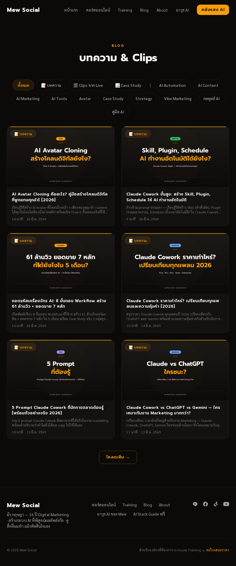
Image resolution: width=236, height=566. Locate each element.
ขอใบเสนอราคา (217, 550)
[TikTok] (216, 504)
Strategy (144, 98)
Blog (144, 9)
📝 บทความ (51, 85)
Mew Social (23, 10)
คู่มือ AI (118, 111)
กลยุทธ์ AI (211, 98)
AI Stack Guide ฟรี (149, 513)
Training (125, 9)
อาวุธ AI (182, 9)
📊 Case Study (128, 85)
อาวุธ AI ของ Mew (111, 513)
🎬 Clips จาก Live (88, 85)
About (162, 9)
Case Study (113, 98)
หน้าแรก (71, 9)
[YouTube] (226, 504)
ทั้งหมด (23, 85)
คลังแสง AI (212, 10)
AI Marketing (27, 98)
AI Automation (172, 85)
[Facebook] (205, 504)
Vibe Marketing (177, 98)
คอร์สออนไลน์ (98, 9)
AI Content (208, 85)
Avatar (85, 98)
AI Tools (59, 98)
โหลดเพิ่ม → (118, 457)
